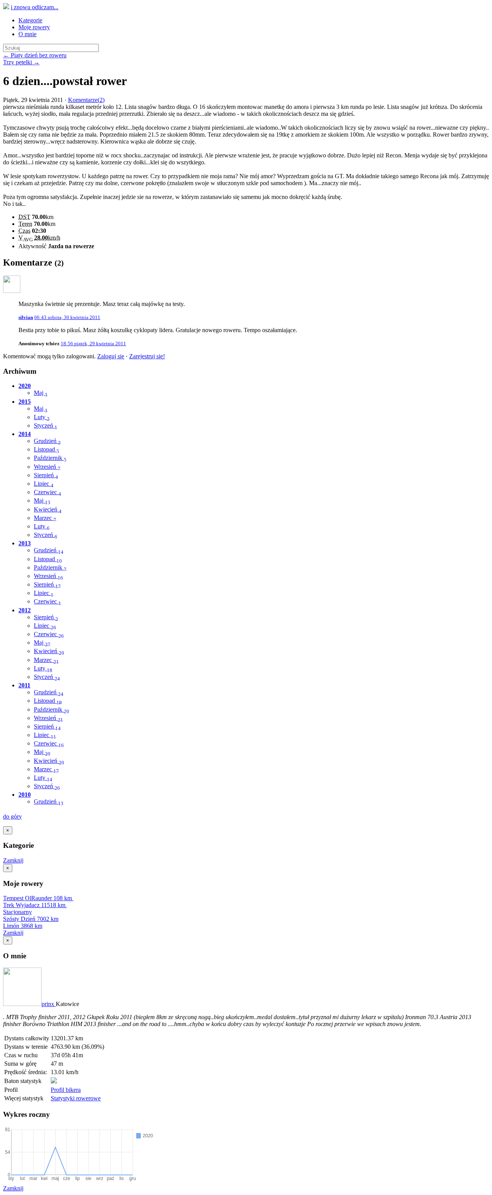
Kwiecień (48, 509)
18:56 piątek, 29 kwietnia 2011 (93, 343)
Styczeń (45, 425)
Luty (42, 417)
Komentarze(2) (86, 100)
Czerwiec (47, 492)
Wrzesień (47, 466)
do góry (12, 816)
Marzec (45, 518)
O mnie (27, 34)
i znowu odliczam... (34, 7)
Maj (41, 392)
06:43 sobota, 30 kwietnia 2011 (67, 317)
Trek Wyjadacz (34, 905)
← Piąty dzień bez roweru (34, 55)
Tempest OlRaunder (37, 898)
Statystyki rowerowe (76, 1098)
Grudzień (47, 441)
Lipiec (43, 483)
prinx (49, 1004)
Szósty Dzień (30, 919)
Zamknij (13, 860)
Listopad (46, 449)
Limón (22, 926)
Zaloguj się (110, 356)
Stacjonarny (17, 912)
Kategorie (30, 20)
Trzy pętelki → (21, 62)
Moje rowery (34, 27)
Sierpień (46, 475)
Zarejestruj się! (147, 356)
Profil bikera (66, 1089)
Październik (50, 458)
